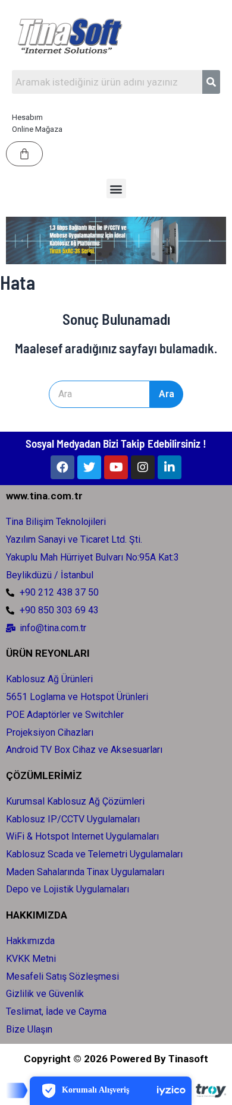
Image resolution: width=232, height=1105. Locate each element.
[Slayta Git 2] (89, 254)
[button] (116, 188)
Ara (166, 394)
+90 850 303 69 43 (59, 610)
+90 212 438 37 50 (59, 592)
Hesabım (27, 117)
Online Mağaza (37, 129)
